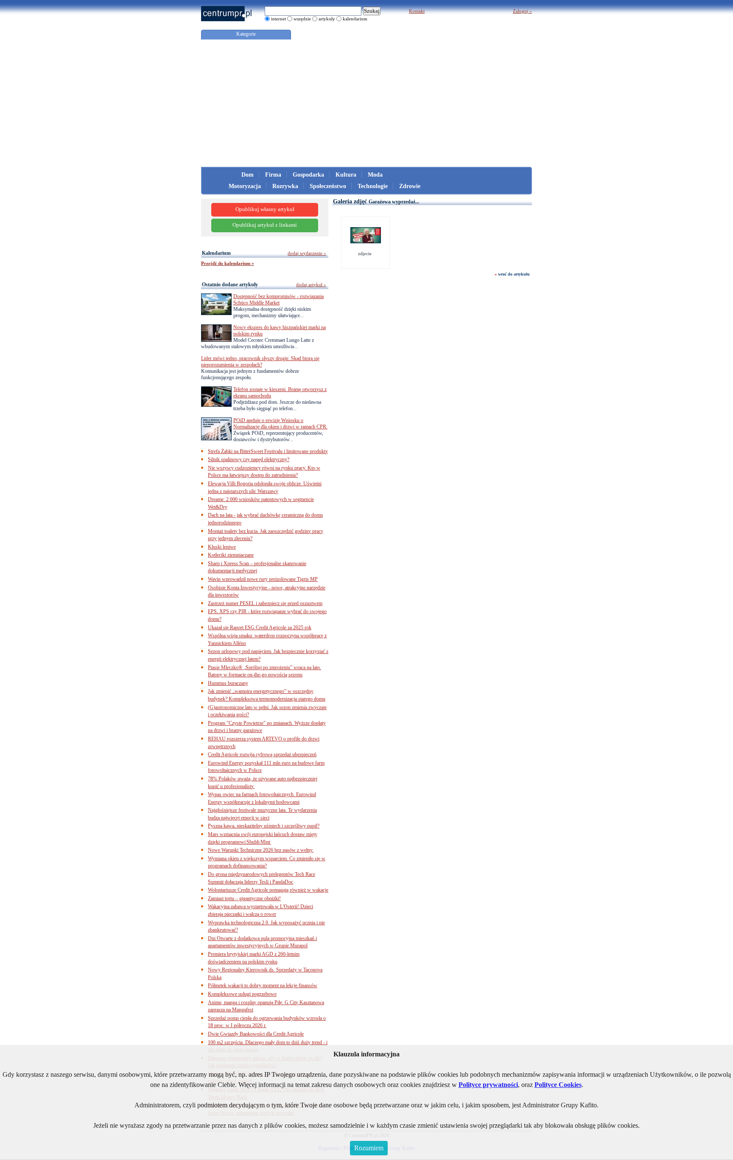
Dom (247, 175)
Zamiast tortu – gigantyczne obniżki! (244, 898)
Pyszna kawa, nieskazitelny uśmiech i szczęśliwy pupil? (263, 826)
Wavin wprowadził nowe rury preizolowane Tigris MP (263, 579)
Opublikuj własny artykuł (264, 209)
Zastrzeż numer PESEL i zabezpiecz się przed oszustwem (265, 603)
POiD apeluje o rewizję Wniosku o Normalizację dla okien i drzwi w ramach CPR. (280, 423)
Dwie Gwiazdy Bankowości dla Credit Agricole (256, 1034)
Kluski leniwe (222, 547)
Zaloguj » (522, 11)
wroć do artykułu (514, 274)
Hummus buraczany (228, 683)
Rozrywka (285, 186)
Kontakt (417, 11)
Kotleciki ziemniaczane (231, 555)
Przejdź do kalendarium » (227, 263)
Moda (375, 175)
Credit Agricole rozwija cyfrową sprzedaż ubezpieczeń (262, 754)
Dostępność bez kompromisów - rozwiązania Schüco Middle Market (278, 299)
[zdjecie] (365, 242)
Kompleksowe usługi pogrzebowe (242, 994)
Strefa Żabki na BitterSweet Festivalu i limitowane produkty (268, 451)
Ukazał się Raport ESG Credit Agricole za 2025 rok (259, 628)
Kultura (346, 175)
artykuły (327, 18)
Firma (273, 175)
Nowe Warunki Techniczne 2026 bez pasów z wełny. (260, 850)
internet (278, 18)
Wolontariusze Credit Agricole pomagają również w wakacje (268, 890)
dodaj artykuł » (311, 284)
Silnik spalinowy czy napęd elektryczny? (248, 459)
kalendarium (355, 18)
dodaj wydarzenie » (307, 253)
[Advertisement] (366, 103)
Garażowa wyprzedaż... (394, 202)
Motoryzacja (245, 186)
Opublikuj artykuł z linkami (264, 225)
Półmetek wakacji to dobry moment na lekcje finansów (262, 985)
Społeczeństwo (328, 186)
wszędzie (302, 18)
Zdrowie (409, 186)
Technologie (373, 186)
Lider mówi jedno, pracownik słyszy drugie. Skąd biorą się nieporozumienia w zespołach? (260, 361)
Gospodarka (308, 175)
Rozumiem (368, 1148)
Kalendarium (216, 253)
